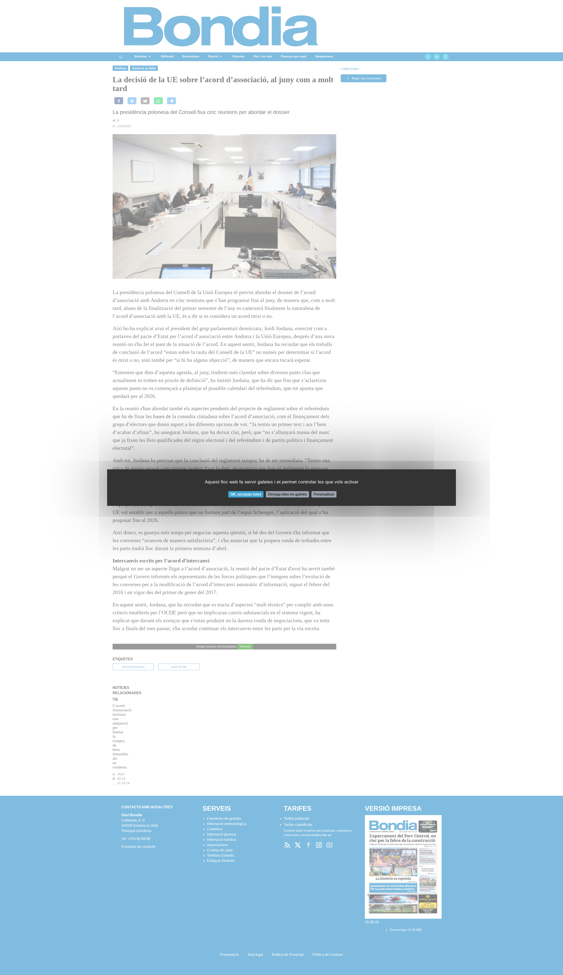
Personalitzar (324, 494)
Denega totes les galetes (287, 494)
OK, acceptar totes (245, 494)
